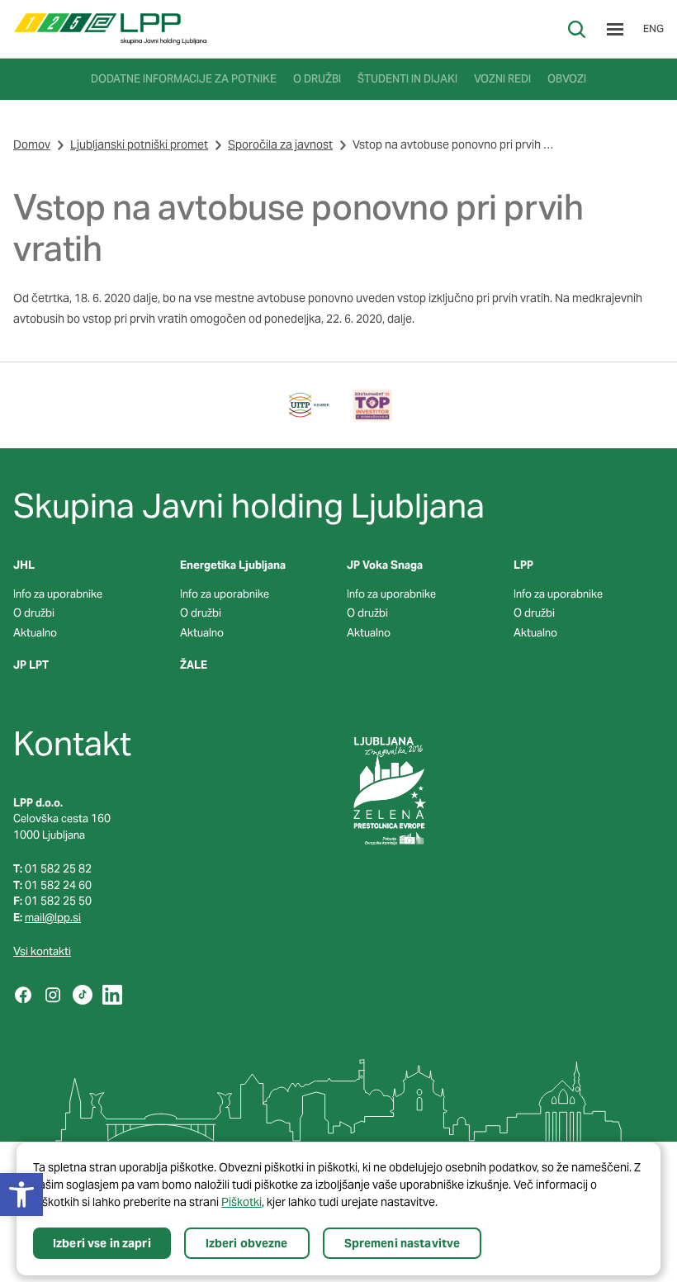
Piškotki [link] (241, 1201)
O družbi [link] (33, 613)
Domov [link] (31, 144)
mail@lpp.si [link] (53, 918)
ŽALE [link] (193, 665)
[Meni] (615, 29)
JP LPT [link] (31, 665)
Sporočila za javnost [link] (280, 144)
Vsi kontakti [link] (42, 951)
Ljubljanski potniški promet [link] (139, 144)
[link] (110, 28)
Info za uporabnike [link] (57, 594)
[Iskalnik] (576, 29)
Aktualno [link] (35, 633)
